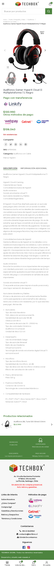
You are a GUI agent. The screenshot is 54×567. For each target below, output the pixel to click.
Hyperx (12, 158)
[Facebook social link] (6, 144)
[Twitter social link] (11, 144)
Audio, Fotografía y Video (17, 19)
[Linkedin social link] (21, 144)
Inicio (5, 19)
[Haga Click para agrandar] (7, 67)
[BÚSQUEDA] (48, 11)
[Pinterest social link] (16, 144)
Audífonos (31, 19)
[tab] (10, 168)
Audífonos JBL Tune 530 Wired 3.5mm (29, 421)
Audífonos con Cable (10, 22)
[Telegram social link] (26, 144)
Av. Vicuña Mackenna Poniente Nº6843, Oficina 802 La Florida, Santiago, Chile (27, 478)
